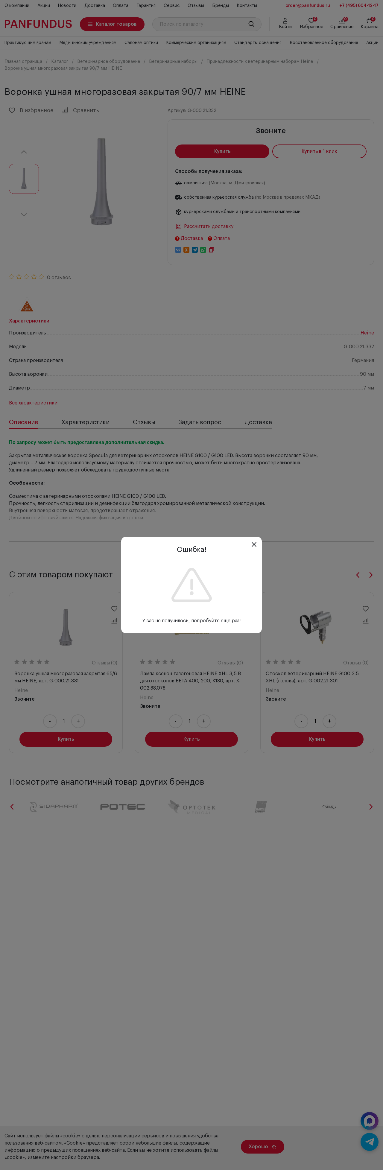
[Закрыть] (254, 544)
